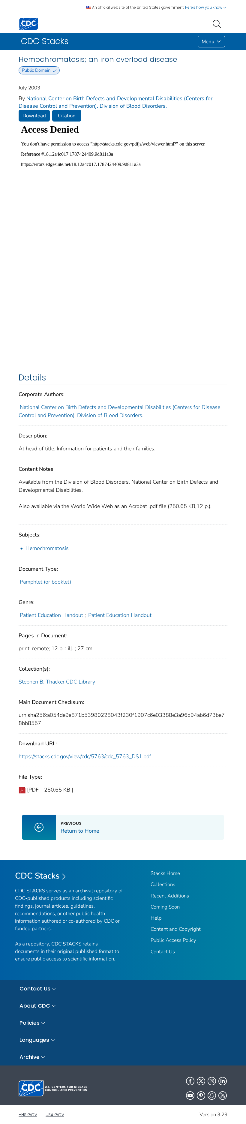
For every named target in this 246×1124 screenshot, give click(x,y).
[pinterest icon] (201, 1095)
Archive (30, 1057)
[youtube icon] (190, 1095)
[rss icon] (222, 1095)
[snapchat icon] (212, 1095)
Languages (34, 1040)
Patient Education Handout (51, 615)
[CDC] (28, 23)
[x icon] (201, 1081)
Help (156, 918)
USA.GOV (55, 1115)
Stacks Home (165, 873)
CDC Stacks (37, 876)
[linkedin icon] (222, 1081)
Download (34, 115)
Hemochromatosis (47, 548)
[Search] (218, 23)
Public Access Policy (173, 940)
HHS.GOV (28, 1115)
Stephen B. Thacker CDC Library (57, 681)
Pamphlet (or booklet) (45, 581)
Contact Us (163, 951)
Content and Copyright (176, 929)
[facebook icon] (190, 1081)
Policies (30, 1022)
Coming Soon (165, 906)
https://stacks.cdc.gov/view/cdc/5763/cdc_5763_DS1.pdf (85, 756)
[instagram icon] (212, 1081)
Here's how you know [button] (204, 7)
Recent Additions (170, 895)
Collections (163, 884)
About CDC (35, 1005)
